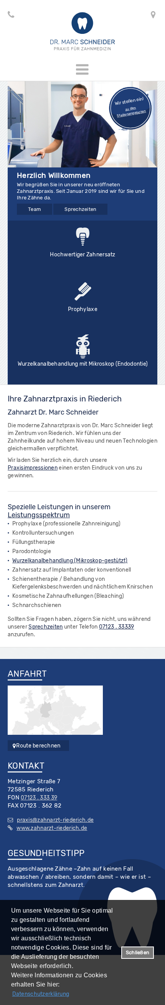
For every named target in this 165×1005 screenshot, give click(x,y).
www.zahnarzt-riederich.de (51, 828)
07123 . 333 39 (9, 16)
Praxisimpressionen (33, 468)
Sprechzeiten (80, 209)
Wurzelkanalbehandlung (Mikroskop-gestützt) (70, 560)
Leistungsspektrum (39, 515)
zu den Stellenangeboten (131, 111)
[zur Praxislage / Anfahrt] (55, 710)
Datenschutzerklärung (40, 994)
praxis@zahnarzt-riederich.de (55, 820)
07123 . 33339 (116, 627)
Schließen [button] (137, 952)
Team (34, 209)
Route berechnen (38, 745)
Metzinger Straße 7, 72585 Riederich (160, 16)
